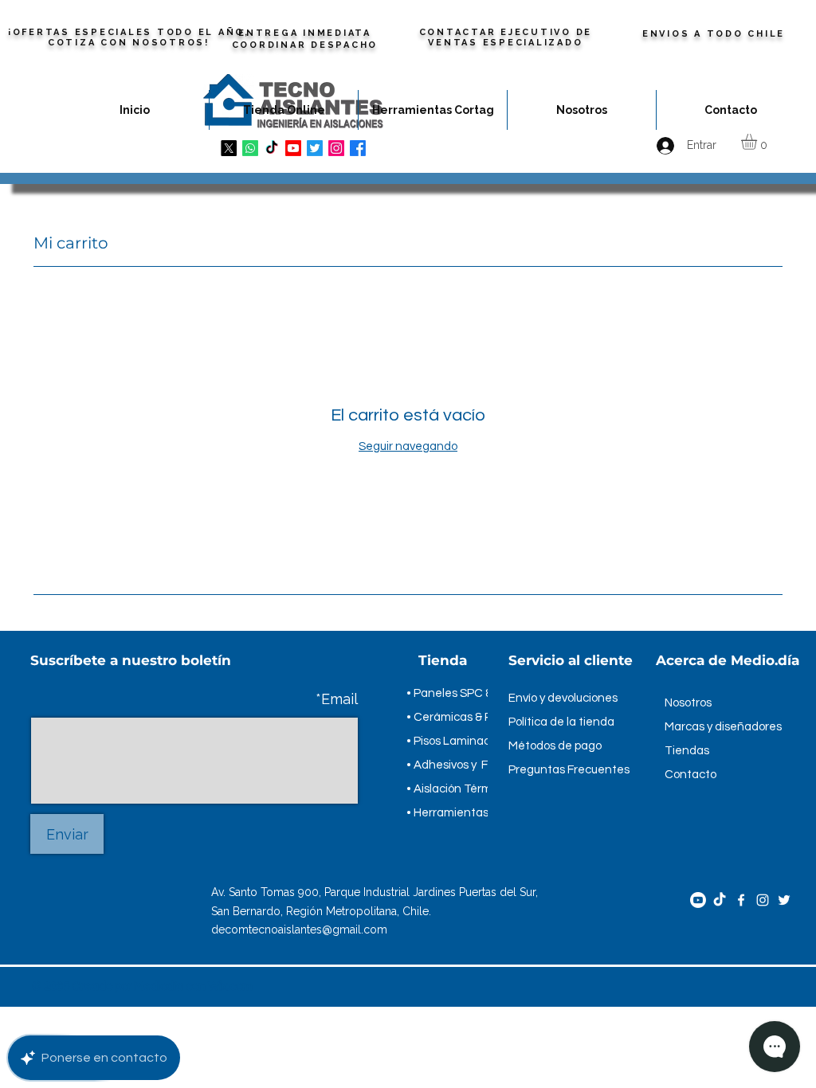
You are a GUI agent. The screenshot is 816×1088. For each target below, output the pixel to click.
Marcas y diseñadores (723, 727)
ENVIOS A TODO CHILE (713, 34)
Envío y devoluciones (563, 698)
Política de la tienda (561, 722)
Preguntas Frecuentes (569, 770)
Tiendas (687, 751)
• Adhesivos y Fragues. (467, 765)
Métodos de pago (555, 746)
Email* (337, 699)
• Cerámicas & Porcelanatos (481, 717)
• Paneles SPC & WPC (464, 693)
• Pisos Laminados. (455, 741)
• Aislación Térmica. (458, 789)
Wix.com (230, 986)
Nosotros (688, 703)
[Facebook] (741, 900)
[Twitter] (784, 900)
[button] (758, 142)
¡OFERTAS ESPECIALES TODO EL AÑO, (128, 32)
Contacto (690, 775)
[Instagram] (763, 900)
